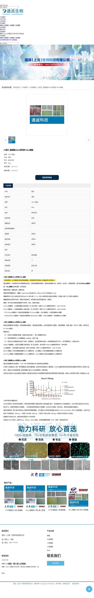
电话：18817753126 (11, 542)
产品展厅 (3, 36)
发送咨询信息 (47, 177)
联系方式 (8, 40)
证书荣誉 (3, 40)
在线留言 (14, 40)
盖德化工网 (66, 584)
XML (52, 584)
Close (4, 34)
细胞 (1, 25)
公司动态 (21, 34)
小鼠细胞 (17, 25)
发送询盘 (55, 563)
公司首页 (9, 34)
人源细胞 (11, 25)
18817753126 (4, 5)
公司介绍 (15, 34)
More (48, 550)
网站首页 (16, 87)
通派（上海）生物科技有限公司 (23, 584)
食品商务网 (75, 584)
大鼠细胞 (6, 25)
